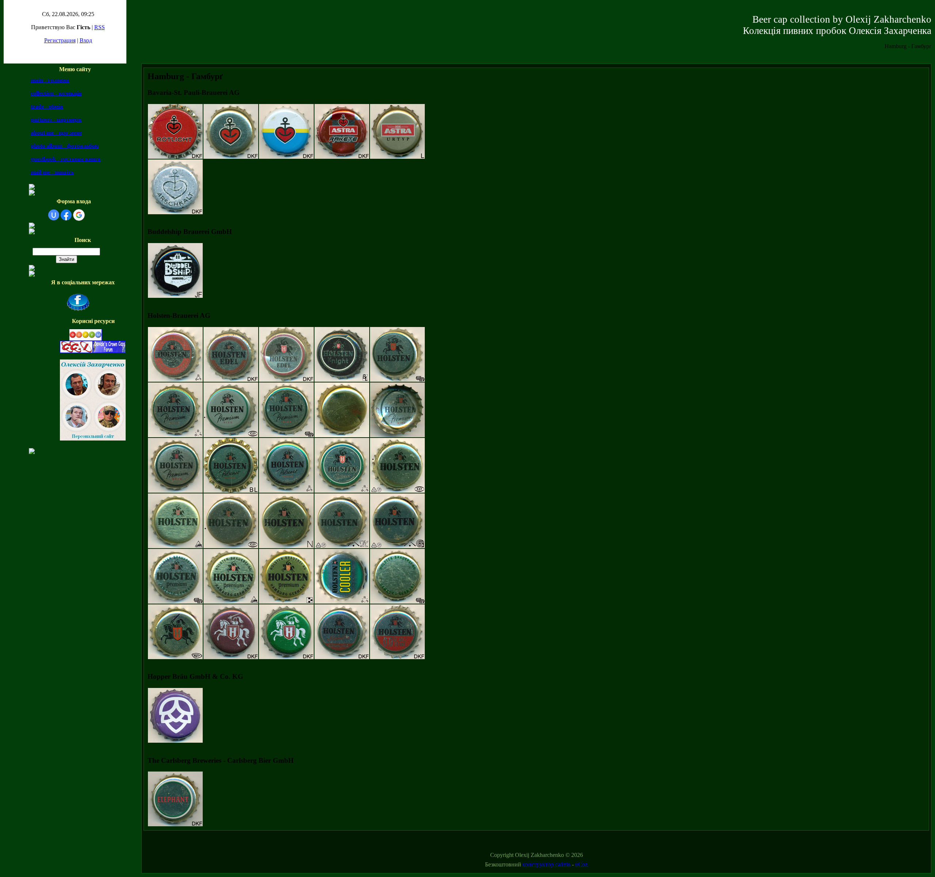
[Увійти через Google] (79, 215)
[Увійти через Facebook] (66, 214)
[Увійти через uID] (53, 214)
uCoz (581, 864)
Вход (86, 40)
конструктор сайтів (546, 864)
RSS (99, 27)
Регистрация (60, 40)
